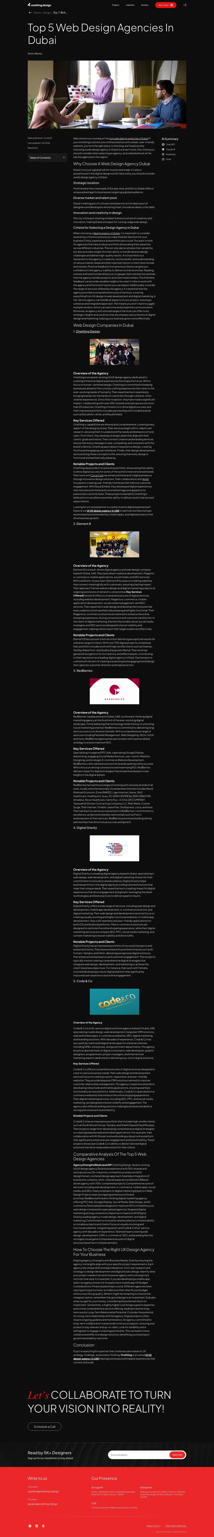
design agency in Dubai (106, 233)
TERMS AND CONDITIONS (175, 1526)
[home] (40, 5)
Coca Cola (97, 475)
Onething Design (88, 331)
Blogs (47, 12)
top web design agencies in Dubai (128, 138)
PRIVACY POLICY (153, 1526)
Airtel (145, 478)
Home (37, 12)
